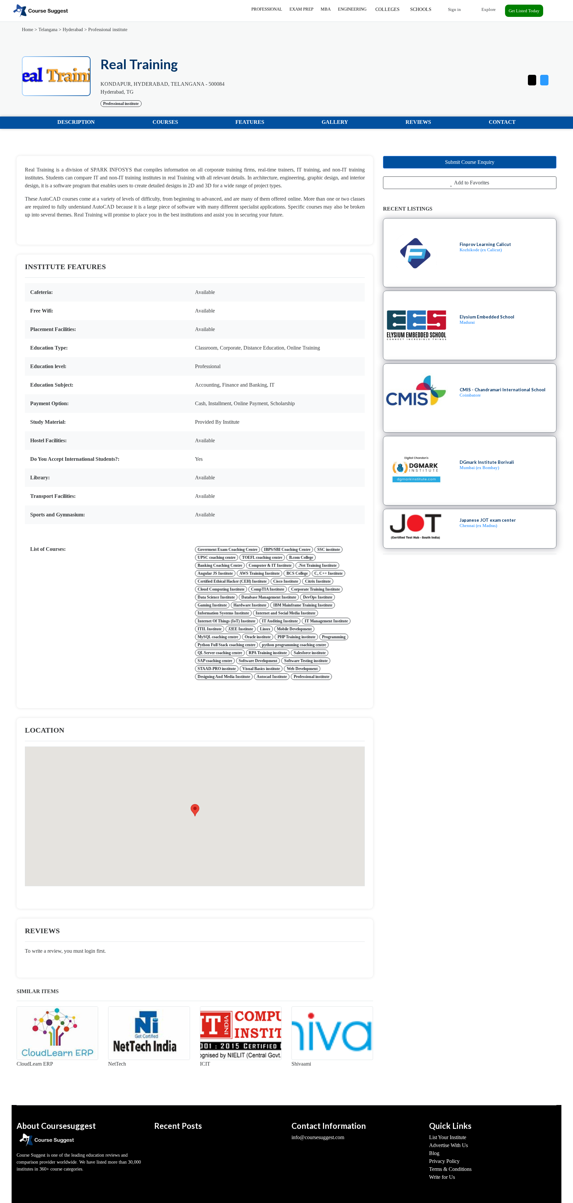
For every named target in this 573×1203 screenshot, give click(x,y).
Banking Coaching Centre (220, 565)
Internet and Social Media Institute (285, 613)
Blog (434, 1153)
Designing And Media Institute (224, 676)
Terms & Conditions (450, 1169)
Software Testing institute (306, 660)
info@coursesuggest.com (317, 1137)
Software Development (258, 660)
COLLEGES (387, 9)
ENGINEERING (352, 9)
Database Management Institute (268, 597)
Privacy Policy (444, 1161)
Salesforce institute (310, 652)
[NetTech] (148, 1033)
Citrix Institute (318, 581)
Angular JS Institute (215, 573)
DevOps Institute (317, 597)
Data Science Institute (216, 597)
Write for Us (442, 1177)
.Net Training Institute (317, 565)
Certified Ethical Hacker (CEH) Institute (232, 581)
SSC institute (328, 549)
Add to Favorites (471, 182)
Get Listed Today (524, 10)
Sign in (454, 9)
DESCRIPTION (76, 122)
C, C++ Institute (328, 573)
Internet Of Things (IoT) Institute (226, 621)
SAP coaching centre (215, 660)
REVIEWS (418, 122)
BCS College (297, 573)
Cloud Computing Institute (221, 589)
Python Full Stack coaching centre (226, 645)
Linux (265, 629)
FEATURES (249, 122)
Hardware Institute (249, 605)
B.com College (301, 557)
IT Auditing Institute (280, 621)
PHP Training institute (296, 637)
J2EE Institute (240, 629)
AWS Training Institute (259, 573)
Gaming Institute (212, 605)
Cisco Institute (285, 581)
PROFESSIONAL (266, 9)
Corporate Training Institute (315, 589)
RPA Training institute (268, 652)
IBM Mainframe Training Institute (302, 605)
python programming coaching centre (294, 645)
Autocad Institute (272, 676)
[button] (544, 78)
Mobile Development (294, 629)
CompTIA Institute (267, 589)
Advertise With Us (448, 1145)
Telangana (47, 29)
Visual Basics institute (261, 668)
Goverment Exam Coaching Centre (227, 549)
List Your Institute (447, 1137)
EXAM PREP (301, 9)
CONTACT (502, 122)
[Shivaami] (332, 1033)
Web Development (302, 668)
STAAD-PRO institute (217, 668)
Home (27, 29)
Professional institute (107, 29)
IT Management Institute (326, 621)
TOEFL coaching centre (262, 557)
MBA (326, 9)
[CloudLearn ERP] (57, 1033)
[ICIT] (240, 1033)
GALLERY (335, 122)
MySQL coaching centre (218, 637)
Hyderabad (73, 29)
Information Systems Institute (223, 613)
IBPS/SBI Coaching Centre (287, 549)
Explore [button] (488, 9)
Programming (334, 637)
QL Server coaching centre (220, 652)
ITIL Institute (210, 629)
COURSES (165, 122)
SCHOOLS (420, 9)
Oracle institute (258, 637)
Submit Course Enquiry (469, 162)
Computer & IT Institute (270, 565)
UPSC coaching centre (216, 557)
